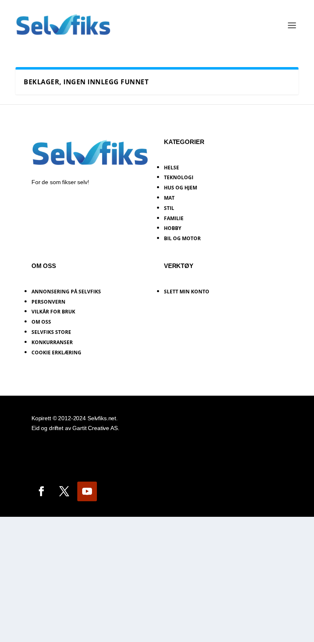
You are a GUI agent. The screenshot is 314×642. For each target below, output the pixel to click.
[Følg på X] (64, 491)
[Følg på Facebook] (41, 491)
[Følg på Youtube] (87, 491)
